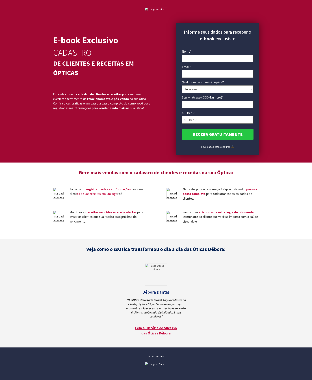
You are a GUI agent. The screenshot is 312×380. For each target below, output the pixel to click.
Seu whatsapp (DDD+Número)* (203, 97)
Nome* (186, 51)
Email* (186, 67)
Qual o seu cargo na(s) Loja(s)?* (203, 82)
